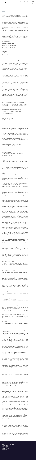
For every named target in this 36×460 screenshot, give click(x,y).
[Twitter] (31, 1)
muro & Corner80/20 (20, 457)
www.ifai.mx (24, 435)
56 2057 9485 (26, 1)
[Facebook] (29, 1)
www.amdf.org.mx (14, 24)
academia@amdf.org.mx (13, 447)
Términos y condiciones (14, 456)
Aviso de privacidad (8, 456)
